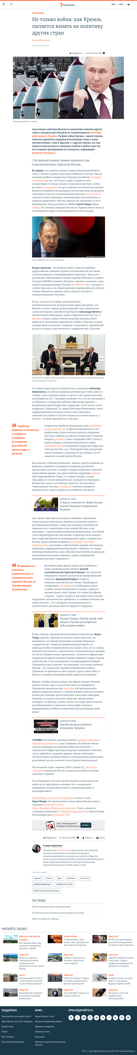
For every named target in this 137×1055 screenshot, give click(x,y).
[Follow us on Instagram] (90, 1017)
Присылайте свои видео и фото (16, 1016)
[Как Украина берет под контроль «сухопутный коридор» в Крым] (10, 939)
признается (60, 439)
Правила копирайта (44, 1027)
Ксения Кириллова (41, 40)
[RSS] (115, 1017)
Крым (111, 975)
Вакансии (40, 1037)
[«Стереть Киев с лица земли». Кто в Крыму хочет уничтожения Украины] (55, 939)
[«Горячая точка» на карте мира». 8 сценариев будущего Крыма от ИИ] (99, 978)
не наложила (65, 487)
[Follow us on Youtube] (83, 1017)
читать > (86, 825)
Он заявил (65, 586)
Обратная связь (42, 1032)
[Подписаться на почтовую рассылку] (128, 1017)
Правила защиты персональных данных (50, 1043)
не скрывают (50, 187)
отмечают (79, 285)
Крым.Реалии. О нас (44, 1016)
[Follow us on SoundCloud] (109, 1017)
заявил (35, 208)
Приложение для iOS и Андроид (17, 1022)
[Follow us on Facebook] (71, 1017)
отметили (69, 688)
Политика (38, 13)
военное (81, 740)
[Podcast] (121, 1017)
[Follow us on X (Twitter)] (77, 1017)
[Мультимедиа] (129, 4)
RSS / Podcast (8, 1037)
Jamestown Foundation (43, 153)
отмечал (95, 473)
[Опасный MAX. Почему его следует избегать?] (55, 992)
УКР (113, 4)
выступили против (54, 446)
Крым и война (70, 937)
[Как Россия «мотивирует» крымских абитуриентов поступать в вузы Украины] (99, 939)
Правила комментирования (48, 1022)
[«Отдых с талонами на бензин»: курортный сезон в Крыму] (55, 957)
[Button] (75, 53)
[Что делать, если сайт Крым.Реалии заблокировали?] (99, 992)
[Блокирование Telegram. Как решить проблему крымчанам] (10, 992)
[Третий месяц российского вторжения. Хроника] (46, 726)
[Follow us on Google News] (96, 1017)
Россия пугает (93, 194)
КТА (121, 4)
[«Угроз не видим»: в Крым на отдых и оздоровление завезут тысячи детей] (55, 978)
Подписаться (8, 1027)
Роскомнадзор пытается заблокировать (53, 798)
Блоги (22, 975)
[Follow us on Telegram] (102, 1017)
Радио (4, 1032)
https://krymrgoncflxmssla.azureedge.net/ (54, 808)
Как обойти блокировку (13, 1042)
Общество (113, 937)
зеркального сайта (53, 805)
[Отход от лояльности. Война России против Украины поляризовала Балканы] (46, 504)
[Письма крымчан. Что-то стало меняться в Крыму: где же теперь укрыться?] (10, 978)
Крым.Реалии (62, 850)
